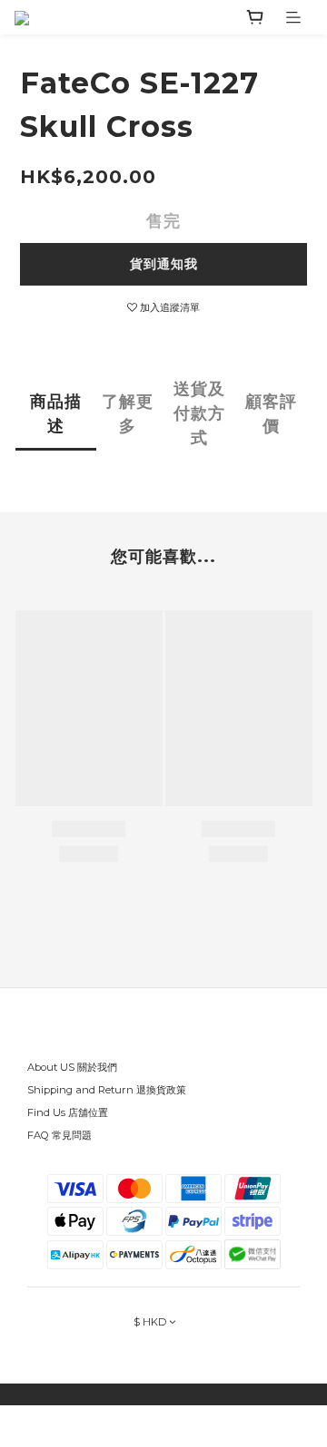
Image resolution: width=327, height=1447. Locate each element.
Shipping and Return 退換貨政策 (106, 1089)
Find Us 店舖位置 (67, 1112)
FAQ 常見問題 (59, 1135)
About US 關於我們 (72, 1067)
